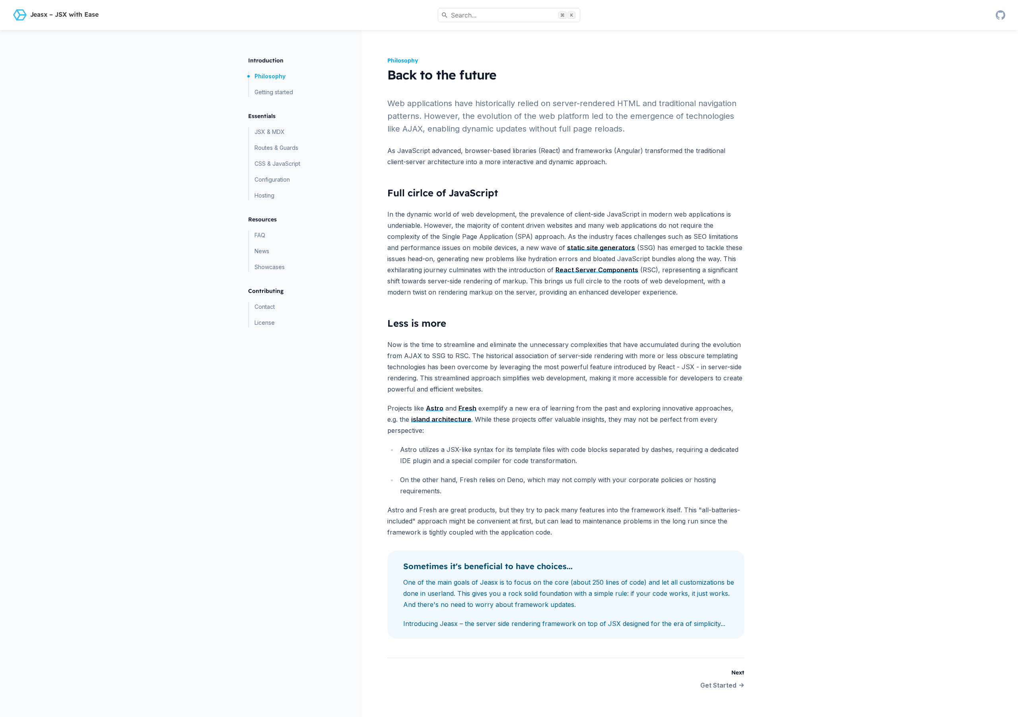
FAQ (259, 235)
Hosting (264, 195)
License (264, 322)
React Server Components (597, 270)
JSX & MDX (269, 131)
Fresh (467, 408)
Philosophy (270, 76)
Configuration (272, 179)
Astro (434, 408)
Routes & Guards (276, 147)
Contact (264, 306)
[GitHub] (1000, 15)
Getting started (273, 92)
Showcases (269, 267)
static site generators (601, 248)
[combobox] (509, 15)
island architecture (441, 419)
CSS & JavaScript (277, 163)
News (261, 251)
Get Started (718, 685)
